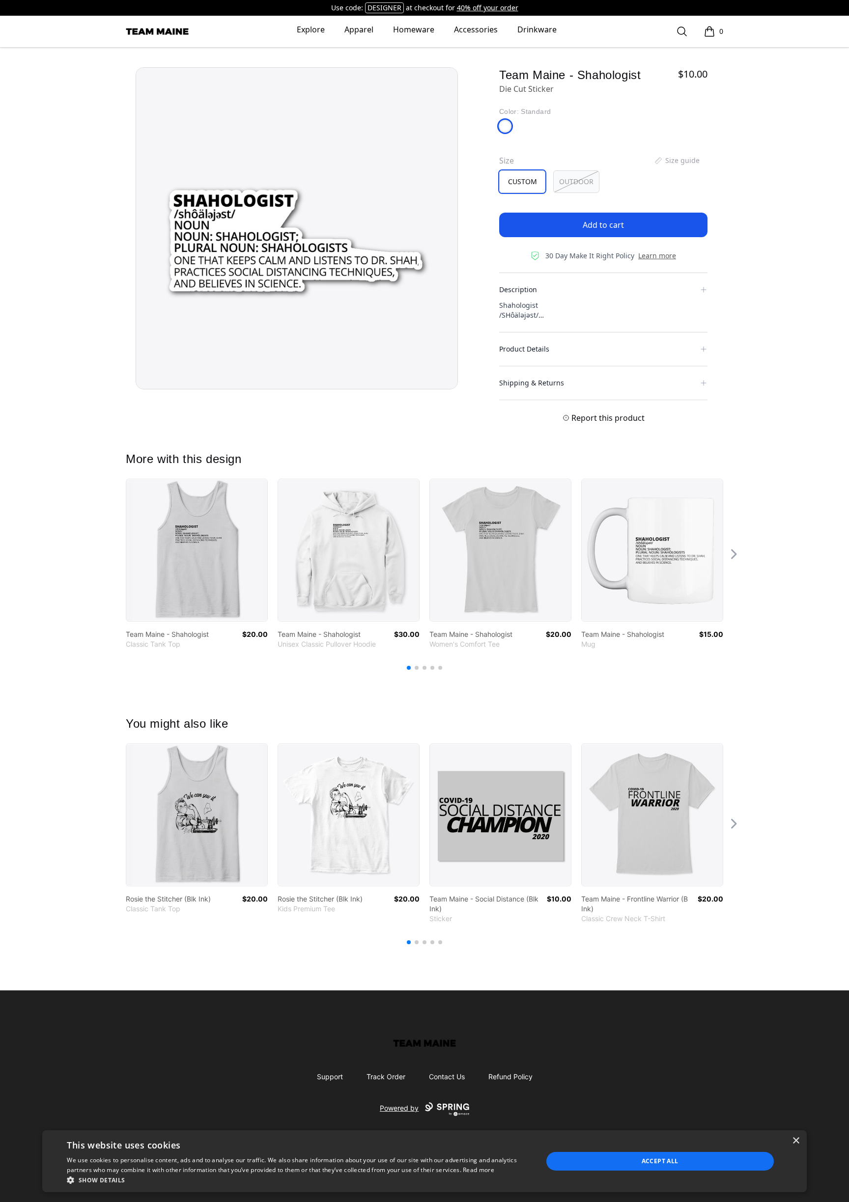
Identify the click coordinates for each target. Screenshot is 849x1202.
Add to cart (603, 224)
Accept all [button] (660, 1161)
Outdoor (576, 181)
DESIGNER (384, 7)
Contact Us (447, 1076)
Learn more (657, 255)
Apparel (358, 29)
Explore (311, 29)
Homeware (413, 29)
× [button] (795, 1141)
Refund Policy (510, 1076)
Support (330, 1076)
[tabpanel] (297, 228)
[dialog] (424, 1161)
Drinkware (537, 29)
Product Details (524, 349)
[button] (297, 1180)
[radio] (522, 181)
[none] (676, 160)
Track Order (386, 1076)
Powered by (399, 1108)
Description (518, 289)
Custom (522, 181)
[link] (196, 550)
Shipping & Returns (531, 382)
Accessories (476, 29)
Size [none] (506, 160)
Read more (478, 1170)
